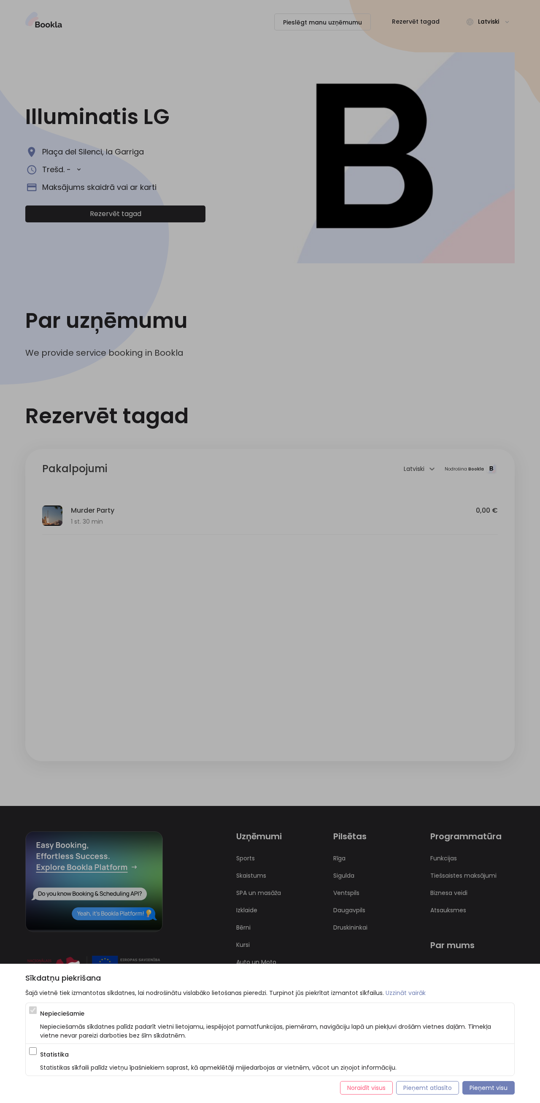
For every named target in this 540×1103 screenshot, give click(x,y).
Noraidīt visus (366, 1088)
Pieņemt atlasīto (427, 1088)
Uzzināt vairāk (406, 993)
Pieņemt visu (489, 1088)
